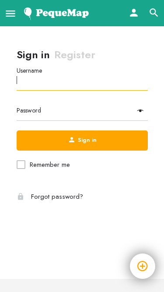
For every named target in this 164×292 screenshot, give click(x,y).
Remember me (50, 164)
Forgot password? (56, 196)
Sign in (33, 54)
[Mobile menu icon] (10, 13)
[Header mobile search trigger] (154, 12)
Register (74, 54)
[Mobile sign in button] (134, 12)
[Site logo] (58, 13)
